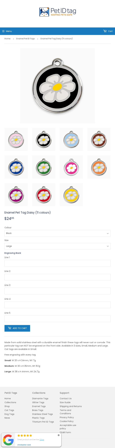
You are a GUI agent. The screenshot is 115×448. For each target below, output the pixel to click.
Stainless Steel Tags (42, 414)
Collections (10, 402)
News (7, 417)
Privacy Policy (67, 417)
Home (7, 38)
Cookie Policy (67, 421)
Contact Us (66, 398)
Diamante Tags (40, 398)
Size (6, 240)
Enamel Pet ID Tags (25, 38)
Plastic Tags (38, 417)
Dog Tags (9, 414)
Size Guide (65, 402)
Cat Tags (9, 410)
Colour (7, 227)
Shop (7, 406)
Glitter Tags (38, 402)
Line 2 (7, 271)
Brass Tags (37, 410)
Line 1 (7, 257)
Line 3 (7, 285)
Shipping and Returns (71, 406)
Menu (9, 31)
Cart (110, 31)
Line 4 (7, 298)
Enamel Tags (39, 406)
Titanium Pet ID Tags (43, 421)
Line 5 (7, 312)
